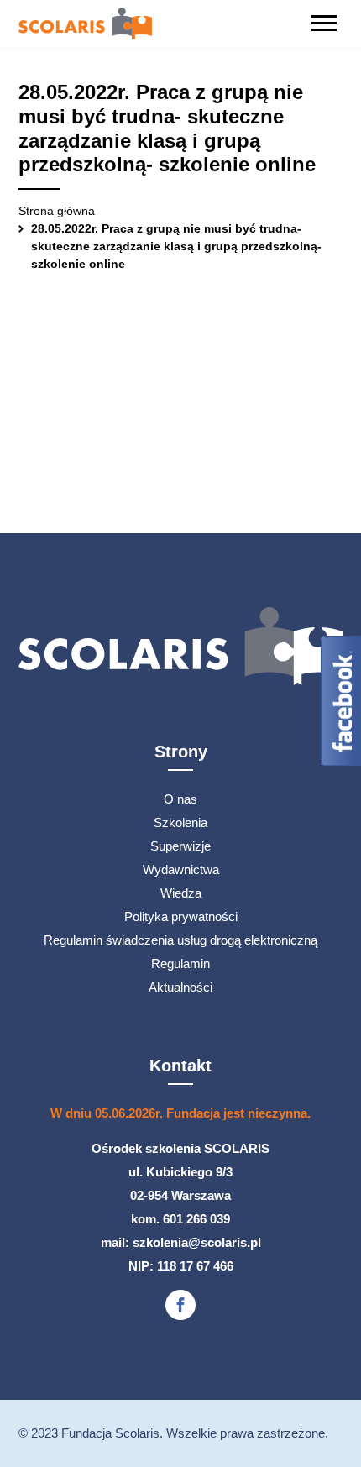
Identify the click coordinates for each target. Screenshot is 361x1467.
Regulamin (180, 963)
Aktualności (180, 987)
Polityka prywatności (181, 916)
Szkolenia (180, 822)
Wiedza (180, 893)
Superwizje (180, 846)
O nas (180, 799)
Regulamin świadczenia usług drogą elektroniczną (180, 940)
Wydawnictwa (181, 869)
